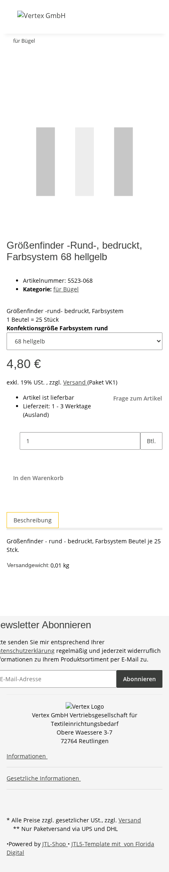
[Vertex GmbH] (41, 15)
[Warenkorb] (120, 15)
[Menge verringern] (13, 441)
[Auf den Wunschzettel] (27, 75)
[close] (13, 57)
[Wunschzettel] (110, 15)
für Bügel (66, 289)
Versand (75, 382)
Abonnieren (139, 679)
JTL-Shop (55, 844)
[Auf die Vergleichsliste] (13, 75)
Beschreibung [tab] (33, 520)
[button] (88, 15)
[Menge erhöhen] (146, 458)
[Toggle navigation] (12, 15)
